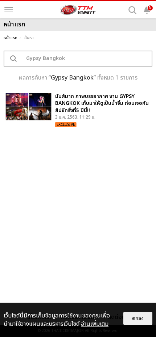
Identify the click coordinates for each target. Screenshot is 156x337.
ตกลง (138, 318)
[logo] (78, 10)
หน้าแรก (10, 37)
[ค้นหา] (132, 10)
